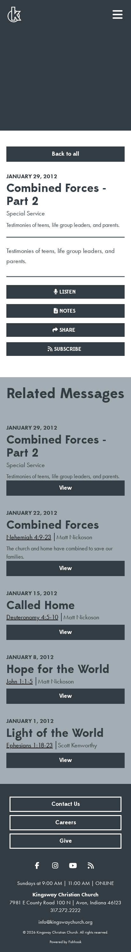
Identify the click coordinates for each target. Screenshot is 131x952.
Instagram (56, 865)
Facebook (39, 865)
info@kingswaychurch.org (65, 921)
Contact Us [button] (66, 804)
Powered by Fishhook (65, 941)
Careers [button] (65, 822)
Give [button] (65, 841)
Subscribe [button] (67, 349)
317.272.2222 (65, 910)
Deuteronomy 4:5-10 (32, 617)
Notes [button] (67, 311)
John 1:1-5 (19, 681)
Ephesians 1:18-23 (29, 745)
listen (67, 292)
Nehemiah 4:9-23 (28, 537)
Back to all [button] (65, 154)
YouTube (74, 865)
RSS (92, 865)
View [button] (65, 488)
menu (118, 12)
